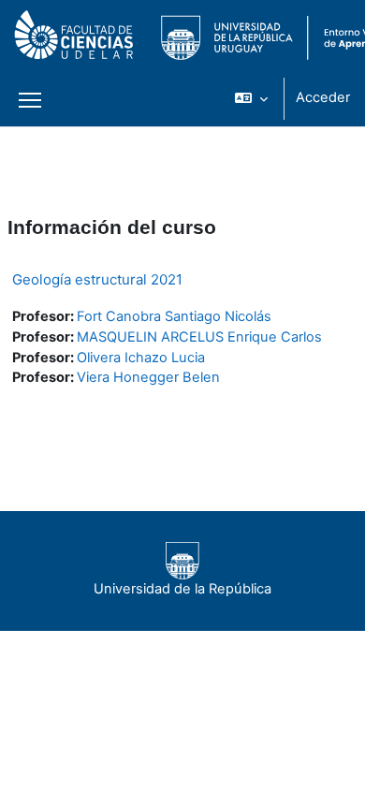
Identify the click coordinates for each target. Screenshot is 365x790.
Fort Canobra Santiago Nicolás (174, 316)
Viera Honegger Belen (148, 377)
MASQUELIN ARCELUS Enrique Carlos (199, 337)
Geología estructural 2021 (97, 279)
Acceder (323, 97)
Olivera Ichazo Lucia (141, 357)
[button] (251, 98)
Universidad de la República (182, 588)
